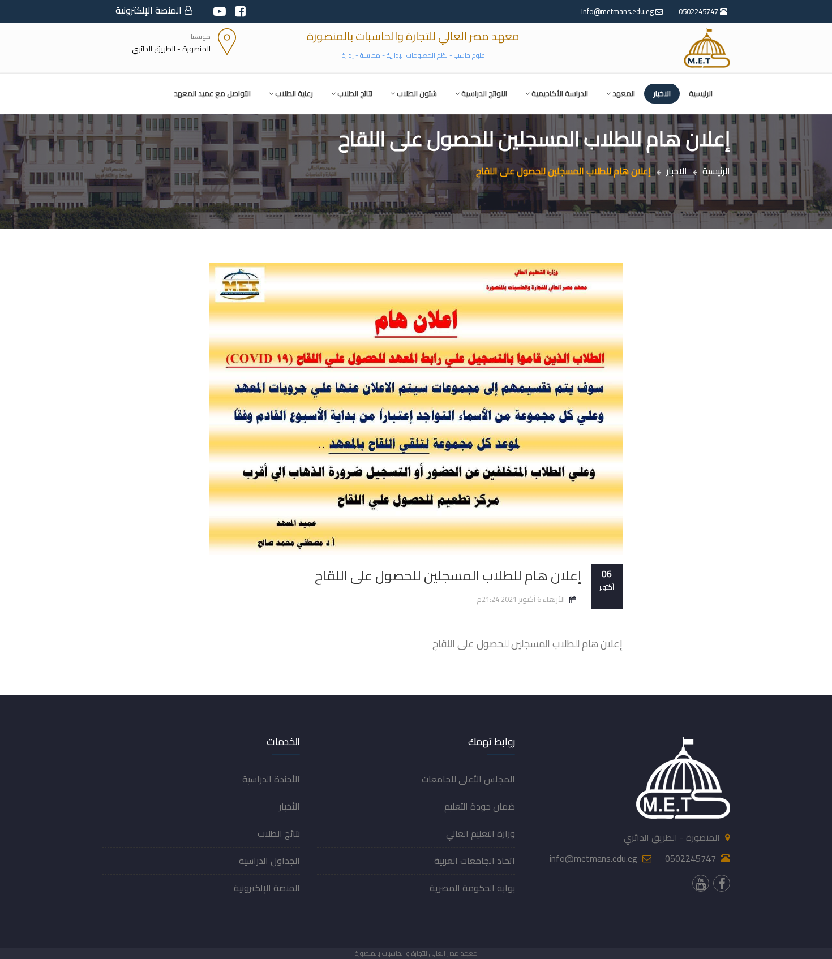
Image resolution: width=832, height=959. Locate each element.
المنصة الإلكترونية (148, 10)
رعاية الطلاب (294, 93)
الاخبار (662, 93)
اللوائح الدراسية (484, 93)
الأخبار (289, 806)
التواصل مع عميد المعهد (212, 93)
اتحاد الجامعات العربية (474, 860)
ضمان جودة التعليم (479, 806)
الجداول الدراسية (269, 860)
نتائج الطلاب (354, 93)
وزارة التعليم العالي (480, 833)
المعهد (623, 93)
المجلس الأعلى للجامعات (468, 779)
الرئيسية (701, 93)
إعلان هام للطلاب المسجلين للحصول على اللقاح (448, 575)
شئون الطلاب (417, 93)
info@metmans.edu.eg (618, 11)
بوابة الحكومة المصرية (472, 887)
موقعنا (201, 36)
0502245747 (699, 11)
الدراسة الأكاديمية (559, 93)
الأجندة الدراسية (271, 779)
